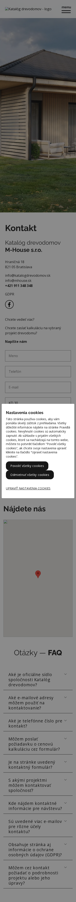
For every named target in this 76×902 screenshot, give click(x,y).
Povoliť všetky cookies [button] (27, 466)
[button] (30, 488)
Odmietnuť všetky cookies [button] (29, 475)
